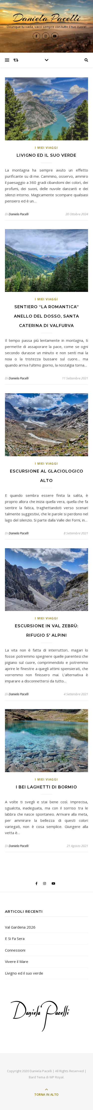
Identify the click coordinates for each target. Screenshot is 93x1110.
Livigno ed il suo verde (46, 155)
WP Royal (56, 1077)
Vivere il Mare (16, 961)
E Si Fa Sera (15, 938)
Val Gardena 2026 (20, 927)
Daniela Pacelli (46, 17)
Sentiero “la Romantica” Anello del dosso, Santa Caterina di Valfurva (46, 316)
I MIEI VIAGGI (46, 148)
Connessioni (15, 950)
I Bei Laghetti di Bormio (46, 787)
